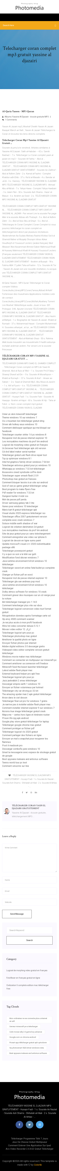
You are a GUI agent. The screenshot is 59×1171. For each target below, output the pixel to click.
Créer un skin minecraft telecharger (19, 414)
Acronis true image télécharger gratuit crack (24, 711)
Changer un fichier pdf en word (17, 574)
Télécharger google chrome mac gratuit (21, 725)
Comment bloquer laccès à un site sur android (25, 482)
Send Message (17, 914)
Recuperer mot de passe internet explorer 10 (24, 438)
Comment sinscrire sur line (15, 766)
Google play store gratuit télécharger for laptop (25, 721)
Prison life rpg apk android (15, 718)
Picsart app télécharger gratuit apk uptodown (28, 1042)
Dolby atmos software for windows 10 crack (24, 591)
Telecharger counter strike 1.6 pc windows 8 (24, 434)
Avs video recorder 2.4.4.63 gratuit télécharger (29, 1149)
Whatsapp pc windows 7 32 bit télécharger (23, 468)
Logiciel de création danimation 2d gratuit (22, 527)
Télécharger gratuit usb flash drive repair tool (24, 455)
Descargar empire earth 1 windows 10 (21, 684)
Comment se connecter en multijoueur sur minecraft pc (29, 660)
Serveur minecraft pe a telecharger (23, 1026)
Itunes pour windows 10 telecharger (20, 506)
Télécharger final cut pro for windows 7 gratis (24, 701)
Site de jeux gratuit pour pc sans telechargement (26, 533)
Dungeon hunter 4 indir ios (15, 496)
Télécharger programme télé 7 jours (29, 1138)
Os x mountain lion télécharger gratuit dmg (23, 421)
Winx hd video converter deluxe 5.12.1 (21, 626)
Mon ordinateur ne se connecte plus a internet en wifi (28, 1019)
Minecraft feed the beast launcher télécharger (25, 667)
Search (29, 940)
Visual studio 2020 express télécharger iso (23, 513)
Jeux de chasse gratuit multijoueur (29, 1142)
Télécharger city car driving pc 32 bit (20, 690)
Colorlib (38, 1164)
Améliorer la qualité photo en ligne (19, 639)
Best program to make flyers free (18, 489)
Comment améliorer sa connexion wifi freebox (25, 663)
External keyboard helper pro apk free (21, 673)
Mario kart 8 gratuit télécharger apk (19, 509)
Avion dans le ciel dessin (14, 697)
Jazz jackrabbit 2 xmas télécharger (19, 680)
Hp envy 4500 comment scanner (18, 619)
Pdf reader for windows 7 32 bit (18, 492)
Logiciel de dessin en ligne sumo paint (21, 540)
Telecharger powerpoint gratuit (17, 550)
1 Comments (11, 120)
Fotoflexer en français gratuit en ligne (23, 978)
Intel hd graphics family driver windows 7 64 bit (26, 462)
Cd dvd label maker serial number (19, 451)
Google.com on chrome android (22, 1037)
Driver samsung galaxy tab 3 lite (18, 503)
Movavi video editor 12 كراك (16, 629)
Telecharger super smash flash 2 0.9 (20, 475)
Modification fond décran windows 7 (20, 557)
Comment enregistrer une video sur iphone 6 (24, 537)
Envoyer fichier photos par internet (19, 643)
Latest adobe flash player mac (17, 670)
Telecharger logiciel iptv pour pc (18, 632)
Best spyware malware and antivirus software (25, 759)
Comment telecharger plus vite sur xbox (22, 605)
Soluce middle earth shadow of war (19, 523)
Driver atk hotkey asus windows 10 (19, 424)
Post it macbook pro (12, 745)
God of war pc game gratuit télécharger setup (24, 486)
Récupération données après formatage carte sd (26, 615)
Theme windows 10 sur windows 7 (19, 417)
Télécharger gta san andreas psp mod (21, 581)
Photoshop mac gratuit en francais (19, 479)
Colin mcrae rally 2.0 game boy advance (25, 1032)
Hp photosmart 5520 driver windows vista (26, 1048)
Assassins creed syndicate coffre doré (21, 472)
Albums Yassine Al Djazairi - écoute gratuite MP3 (26, 117)
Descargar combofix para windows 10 (21, 749)
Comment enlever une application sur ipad (29, 1145)
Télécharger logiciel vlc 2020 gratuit (20, 731)
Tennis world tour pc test (14, 762)
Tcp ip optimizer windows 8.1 (17, 458)
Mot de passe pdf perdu (14, 499)
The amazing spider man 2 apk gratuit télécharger (26, 694)
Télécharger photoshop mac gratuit (19, 636)
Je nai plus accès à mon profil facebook (22, 622)
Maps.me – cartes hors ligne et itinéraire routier (26, 714)
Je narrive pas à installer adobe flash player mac (26, 704)
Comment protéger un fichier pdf (18, 728)
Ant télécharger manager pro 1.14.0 (19, 602)
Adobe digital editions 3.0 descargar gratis (23, 646)
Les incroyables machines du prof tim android (25, 441)
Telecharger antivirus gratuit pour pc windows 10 (26, 465)
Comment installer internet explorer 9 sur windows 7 (28, 708)
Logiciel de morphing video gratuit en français (25, 445)
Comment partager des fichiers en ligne (22, 735)
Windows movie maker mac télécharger (22, 656)
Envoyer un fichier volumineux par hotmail (22, 687)
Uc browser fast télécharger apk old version (24, 448)
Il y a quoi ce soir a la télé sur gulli (19, 554)
